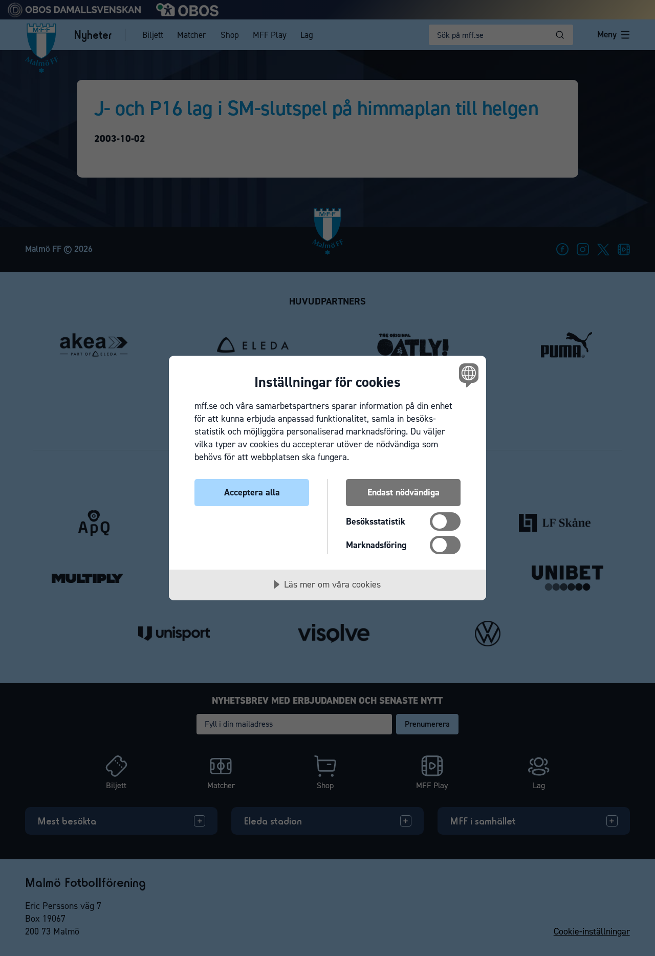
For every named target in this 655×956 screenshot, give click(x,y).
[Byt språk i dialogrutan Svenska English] (467, 375)
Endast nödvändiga (403, 492)
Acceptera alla (252, 492)
